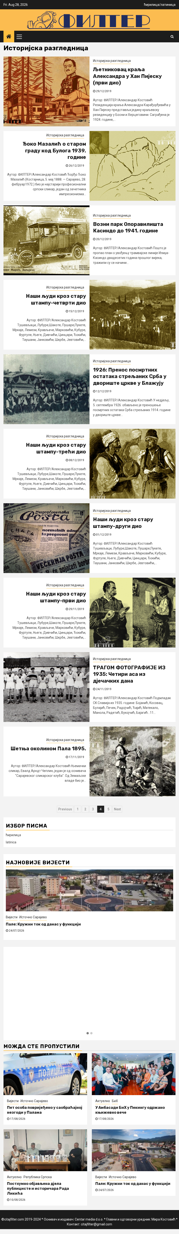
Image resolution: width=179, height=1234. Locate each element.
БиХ (115, 1101)
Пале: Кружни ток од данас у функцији (43, 924)
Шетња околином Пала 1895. (48, 748)
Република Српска (38, 1177)
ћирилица (151, 5)
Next (117, 809)
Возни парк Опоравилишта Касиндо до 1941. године (128, 227)
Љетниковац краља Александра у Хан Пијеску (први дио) (127, 76)
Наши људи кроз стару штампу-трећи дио (56, 448)
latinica (11, 842)
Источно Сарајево (33, 917)
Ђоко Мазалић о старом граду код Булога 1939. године (54, 150)
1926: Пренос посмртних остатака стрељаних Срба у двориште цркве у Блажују (129, 376)
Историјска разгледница (112, 61)
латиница (168, 5)
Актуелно (102, 1101)
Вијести (11, 917)
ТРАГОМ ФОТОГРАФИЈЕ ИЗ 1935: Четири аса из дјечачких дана (129, 674)
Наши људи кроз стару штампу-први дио (56, 597)
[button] (88, 1033)
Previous (65, 809)
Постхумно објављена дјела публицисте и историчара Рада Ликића (38, 1188)
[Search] (172, 36)
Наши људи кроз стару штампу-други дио (123, 522)
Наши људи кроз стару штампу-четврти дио (56, 299)
